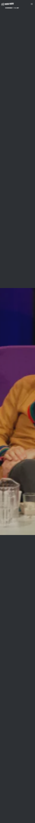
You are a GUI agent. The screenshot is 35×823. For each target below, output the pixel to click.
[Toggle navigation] (32, 3)
